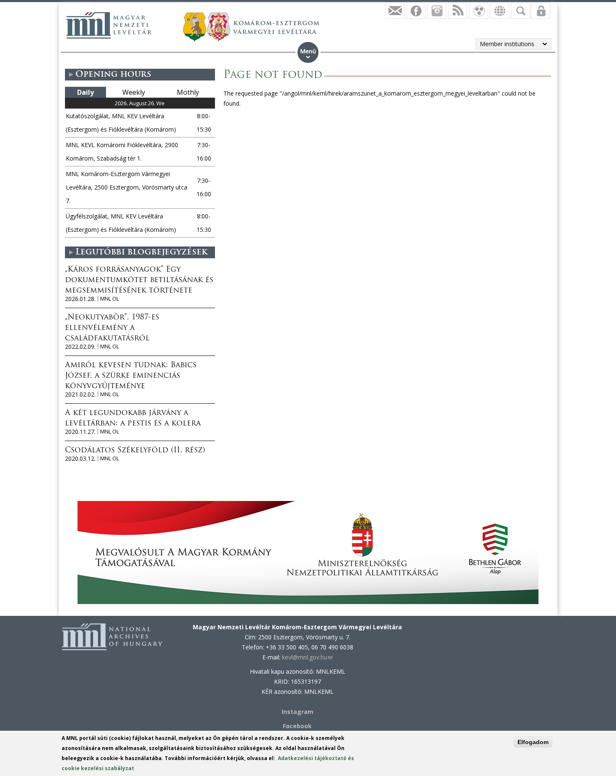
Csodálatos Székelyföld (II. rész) (135, 450)
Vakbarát (478, 10)
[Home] (109, 25)
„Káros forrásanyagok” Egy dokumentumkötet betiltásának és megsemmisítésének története (139, 280)
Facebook (297, 726)
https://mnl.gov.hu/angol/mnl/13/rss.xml (457, 10)
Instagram (436, 10)
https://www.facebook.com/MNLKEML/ (415, 10)
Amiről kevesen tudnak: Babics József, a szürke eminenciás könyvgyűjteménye (131, 376)
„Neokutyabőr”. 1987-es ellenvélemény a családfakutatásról (112, 328)
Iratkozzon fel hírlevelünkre (394, 10)
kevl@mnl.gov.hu (307, 657)
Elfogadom (533, 742)
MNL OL (109, 298)
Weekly (133, 92)
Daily (85, 92)
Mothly (188, 92)
